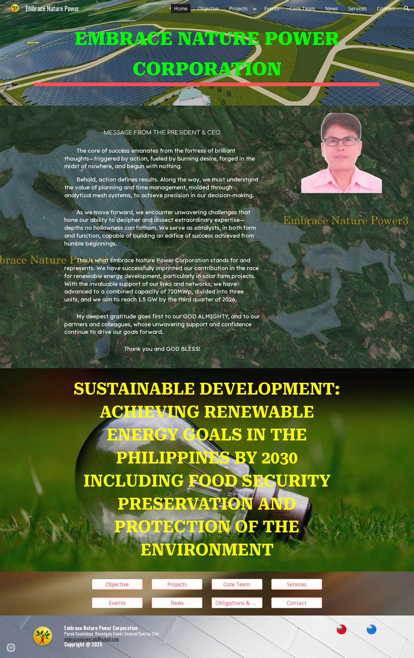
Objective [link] (208, 8)
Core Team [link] (302, 8)
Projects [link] (238, 8)
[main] (207, 53)
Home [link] (181, 8)
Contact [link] (386, 8)
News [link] (331, 8)
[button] (406, 8)
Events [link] (271, 8)
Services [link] (357, 8)
